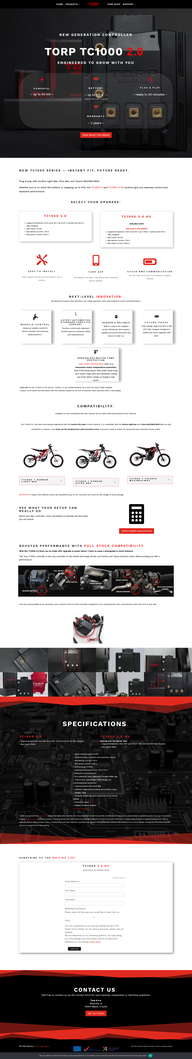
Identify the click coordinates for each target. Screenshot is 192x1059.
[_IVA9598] (168, 660)
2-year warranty (81, 809)
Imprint (46, 1046)
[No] (189, 1056)
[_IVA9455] (120, 660)
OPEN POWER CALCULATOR (137, 531)
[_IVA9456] (120, 684)
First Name (70, 890)
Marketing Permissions (75, 909)
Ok (150, 1055)
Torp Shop (113, 4)
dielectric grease (31, 819)
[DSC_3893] (72, 660)
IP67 (91, 802)
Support (128, 4)
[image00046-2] (24, 684)
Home (59, 4)
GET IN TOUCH (96, 1013)
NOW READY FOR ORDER (96, 135)
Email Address (72, 881)
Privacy (38, 1046)
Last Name (70, 900)
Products (71, 4)
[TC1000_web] (168, 684)
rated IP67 (43, 816)
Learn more (95, 942)
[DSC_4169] (24, 660)
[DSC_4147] (72, 684)
